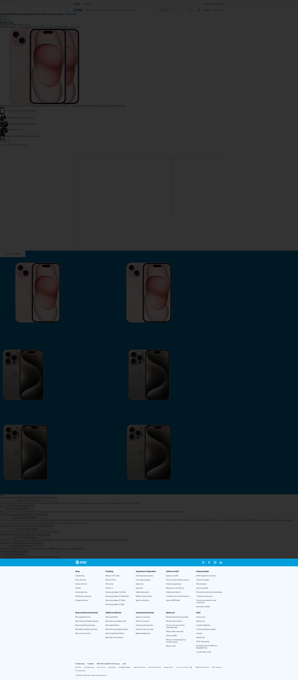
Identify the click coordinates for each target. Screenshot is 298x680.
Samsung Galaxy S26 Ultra (116, 592)
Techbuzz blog (80, 664)
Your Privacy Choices (182, 667)
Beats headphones (143, 633)
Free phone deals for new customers (206, 601)
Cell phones (79, 575)
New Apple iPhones (82, 617)
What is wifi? (171, 646)
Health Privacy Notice (202, 667)
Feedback (90, 664)
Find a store (200, 617)
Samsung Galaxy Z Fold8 (115, 600)
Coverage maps (89, 667)
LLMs (124, 664)
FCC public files (80, 670)
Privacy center (168, 667)
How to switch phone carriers (177, 580)
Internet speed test (173, 584)
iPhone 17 (109, 588)
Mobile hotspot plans (144, 596)
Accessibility (112, 667)
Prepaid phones (81, 600)
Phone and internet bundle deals (209, 592)
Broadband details (124, 667)
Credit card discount (204, 596)
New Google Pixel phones (85, 625)
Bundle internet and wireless (177, 617)
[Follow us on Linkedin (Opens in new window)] (221, 562)
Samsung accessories (144, 625)
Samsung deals (202, 588)
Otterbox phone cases (144, 629)
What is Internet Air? (174, 621)
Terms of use (101, 667)
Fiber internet (80, 580)
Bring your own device (175, 588)
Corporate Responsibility (206, 629)
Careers (199, 633)
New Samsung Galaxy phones (87, 621)
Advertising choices (154, 667)
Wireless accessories (83, 596)
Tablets (78, 588)
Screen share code (203, 652)
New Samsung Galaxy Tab (116, 621)
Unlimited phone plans (144, 575)
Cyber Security (216, 667)
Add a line (139, 584)
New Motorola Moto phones (86, 629)
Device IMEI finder (173, 600)
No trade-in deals (203, 606)
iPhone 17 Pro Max (113, 575)
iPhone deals (201, 584)
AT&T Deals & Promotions (206, 575)
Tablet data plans (142, 592)
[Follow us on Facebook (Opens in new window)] (209, 562)
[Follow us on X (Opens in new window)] (203, 562)
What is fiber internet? (174, 631)
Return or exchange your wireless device (176, 640)
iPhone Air (110, 584)
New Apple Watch (112, 625)
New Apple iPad (112, 617)
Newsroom (200, 621)
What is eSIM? (171, 635)
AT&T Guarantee (202, 641)
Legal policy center (139, 667)
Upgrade (139, 588)
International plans (143, 580)
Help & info (200, 637)
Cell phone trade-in (173, 592)
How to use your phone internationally (175, 626)
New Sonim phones (83, 633)
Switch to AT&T (172, 575)
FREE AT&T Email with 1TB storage (108, 664)
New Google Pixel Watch (115, 633)
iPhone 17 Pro (111, 580)
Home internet (81, 584)
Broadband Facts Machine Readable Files (206, 646)
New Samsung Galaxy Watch (117, 629)
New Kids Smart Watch (115, 637)
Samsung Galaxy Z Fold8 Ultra (117, 596)
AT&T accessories (143, 621)
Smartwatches (81, 592)
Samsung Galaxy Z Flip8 (115, 604)
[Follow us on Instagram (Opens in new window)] (215, 562)
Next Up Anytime (142, 600)
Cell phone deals (202, 580)
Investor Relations (203, 625)
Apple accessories (143, 617)
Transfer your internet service (178, 596)
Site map (78, 667)
